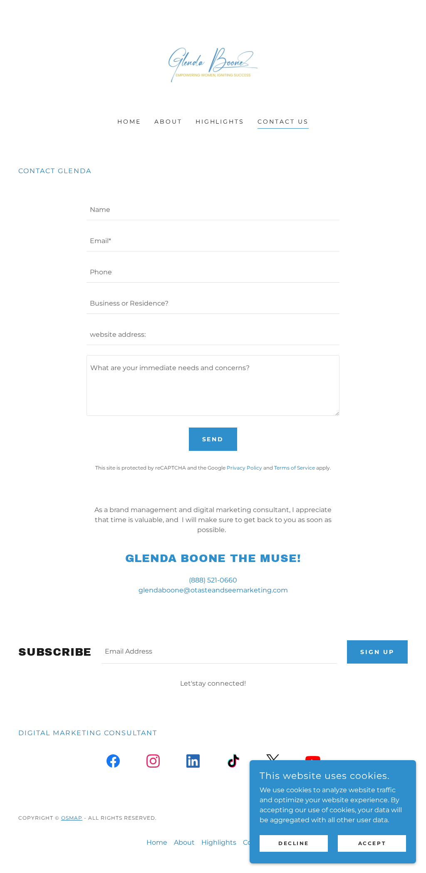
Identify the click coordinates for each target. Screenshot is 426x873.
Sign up (377, 652)
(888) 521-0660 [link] (213, 580)
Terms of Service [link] (294, 468)
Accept (372, 843)
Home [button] (156, 842)
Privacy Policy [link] (244, 468)
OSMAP (71, 818)
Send (213, 439)
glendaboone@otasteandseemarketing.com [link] (213, 590)
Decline (293, 843)
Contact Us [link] (283, 121)
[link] (213, 64)
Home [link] (129, 121)
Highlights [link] (220, 121)
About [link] (168, 121)
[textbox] (213, 209)
